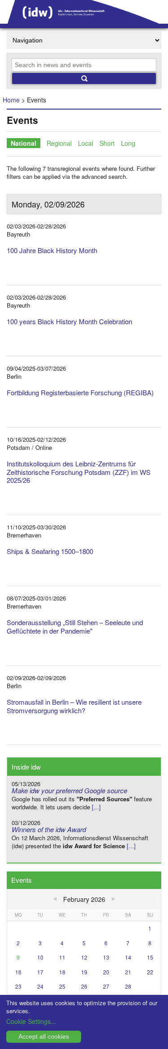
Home (11, 99)
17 (40, 972)
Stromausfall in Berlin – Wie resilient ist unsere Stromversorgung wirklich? (74, 706)
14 (128, 957)
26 (84, 986)
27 (106, 986)
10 (40, 957)
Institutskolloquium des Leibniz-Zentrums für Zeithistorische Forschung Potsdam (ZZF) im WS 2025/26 (79, 472)
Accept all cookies (43, 1036)
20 (106, 972)
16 (18, 972)
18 (62, 972)
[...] (96, 807)
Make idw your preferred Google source (69, 790)
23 (18, 986)
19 (84, 972)
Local (85, 143)
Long (128, 143)
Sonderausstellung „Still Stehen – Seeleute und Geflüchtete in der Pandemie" (75, 626)
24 (40, 986)
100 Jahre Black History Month (52, 250)
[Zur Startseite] (84, 20)
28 (128, 986)
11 (62, 957)
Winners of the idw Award (49, 829)
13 (106, 957)
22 (150, 972)
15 (150, 957)
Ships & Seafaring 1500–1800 (50, 551)
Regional (59, 143)
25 (62, 986)
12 (84, 957)
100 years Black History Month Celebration (69, 321)
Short (107, 143)
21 (128, 972)
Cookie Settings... (31, 1021)
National (23, 143)
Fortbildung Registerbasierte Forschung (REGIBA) (80, 392)
